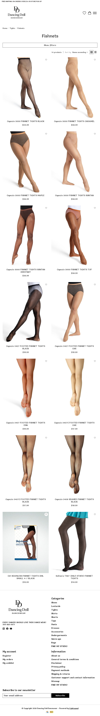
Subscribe (60, 695)
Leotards (55, 606)
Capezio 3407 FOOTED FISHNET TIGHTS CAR (74, 347)
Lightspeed (74, 708)
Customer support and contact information (73, 677)
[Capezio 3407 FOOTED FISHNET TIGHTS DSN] (26, 389)
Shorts (54, 617)
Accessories (57, 631)
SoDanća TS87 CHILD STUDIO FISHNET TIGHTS (74, 577)
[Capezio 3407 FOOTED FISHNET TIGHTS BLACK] (26, 312)
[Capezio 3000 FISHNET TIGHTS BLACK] (26, 87)
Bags (53, 642)
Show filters (50, 45)
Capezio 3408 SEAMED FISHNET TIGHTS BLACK (74, 500)
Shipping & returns (60, 674)
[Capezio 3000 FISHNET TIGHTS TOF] (74, 236)
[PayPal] (51, 712)
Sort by (68, 52)
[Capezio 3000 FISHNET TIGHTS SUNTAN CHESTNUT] (26, 236)
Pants (54, 624)
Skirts (54, 613)
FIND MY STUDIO (59, 646)
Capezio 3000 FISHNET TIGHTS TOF (74, 269)
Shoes (54, 602)
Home (5, 28)
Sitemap (55, 681)
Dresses (55, 628)
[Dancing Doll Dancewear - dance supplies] (16, 13)
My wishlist (8, 663)
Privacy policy (58, 666)
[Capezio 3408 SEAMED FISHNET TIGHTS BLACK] (74, 465)
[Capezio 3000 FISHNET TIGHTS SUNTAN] (74, 162)
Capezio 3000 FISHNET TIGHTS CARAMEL (74, 121)
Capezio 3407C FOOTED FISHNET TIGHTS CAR (74, 423)
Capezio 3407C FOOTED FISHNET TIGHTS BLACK (25, 500)
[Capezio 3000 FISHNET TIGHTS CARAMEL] (74, 87)
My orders (8, 659)
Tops (53, 620)
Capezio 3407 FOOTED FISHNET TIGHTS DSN (25, 423)
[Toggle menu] (94, 13)
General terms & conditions (65, 659)
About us (55, 655)
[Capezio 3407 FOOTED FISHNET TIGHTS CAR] (74, 312)
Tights (12, 28)
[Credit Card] (47, 712)
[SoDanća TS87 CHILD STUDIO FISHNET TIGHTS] (74, 542)
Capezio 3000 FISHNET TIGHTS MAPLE (25, 195)
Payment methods (60, 670)
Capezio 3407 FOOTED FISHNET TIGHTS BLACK (25, 347)
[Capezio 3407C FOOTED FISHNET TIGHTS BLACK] (26, 465)
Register (7, 655)
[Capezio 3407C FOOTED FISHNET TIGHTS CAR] (74, 389)
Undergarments (59, 635)
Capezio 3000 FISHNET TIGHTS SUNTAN (74, 195)
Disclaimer (56, 663)
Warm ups (56, 639)
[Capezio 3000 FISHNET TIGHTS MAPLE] (26, 162)
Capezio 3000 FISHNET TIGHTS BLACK (25, 121)
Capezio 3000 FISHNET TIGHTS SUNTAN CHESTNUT (25, 270)
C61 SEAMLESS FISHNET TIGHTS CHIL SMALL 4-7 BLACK (26, 577)
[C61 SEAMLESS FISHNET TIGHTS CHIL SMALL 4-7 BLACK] (26, 542)
